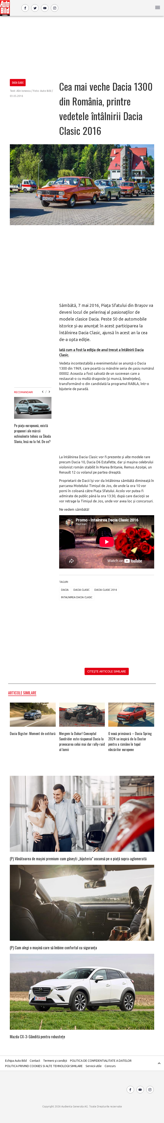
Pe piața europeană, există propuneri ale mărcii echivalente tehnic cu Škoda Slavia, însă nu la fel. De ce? (32, 433)
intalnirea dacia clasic (76, 597)
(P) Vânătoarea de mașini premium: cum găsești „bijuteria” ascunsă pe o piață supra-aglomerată (78, 858)
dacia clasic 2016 (105, 589)
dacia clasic (81, 589)
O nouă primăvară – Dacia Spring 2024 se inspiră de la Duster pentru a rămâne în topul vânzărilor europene (130, 741)
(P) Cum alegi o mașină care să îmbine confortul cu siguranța (53, 947)
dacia (65, 589)
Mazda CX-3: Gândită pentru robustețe (37, 1036)
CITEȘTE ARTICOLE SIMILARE (106, 671)
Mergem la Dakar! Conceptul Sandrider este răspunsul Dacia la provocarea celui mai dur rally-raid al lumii (82, 741)
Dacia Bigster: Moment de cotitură (33, 733)
